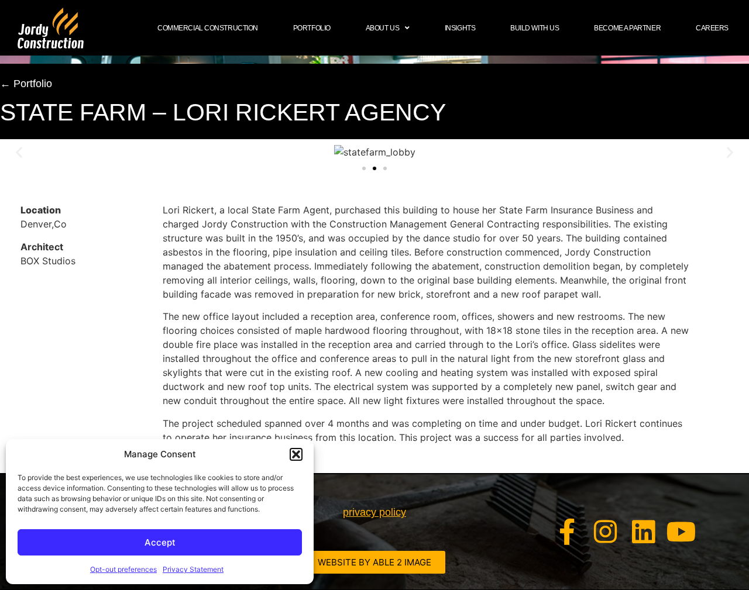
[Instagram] (605, 532)
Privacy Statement (193, 569)
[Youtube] (681, 532)
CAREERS (712, 28)
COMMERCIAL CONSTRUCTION (207, 28)
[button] (296, 454)
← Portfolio (26, 83)
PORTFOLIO (312, 28)
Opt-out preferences (123, 569)
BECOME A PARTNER (627, 28)
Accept (160, 542)
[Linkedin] (643, 532)
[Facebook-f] (567, 532)
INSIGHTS (460, 28)
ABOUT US (382, 28)
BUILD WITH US (534, 28)
